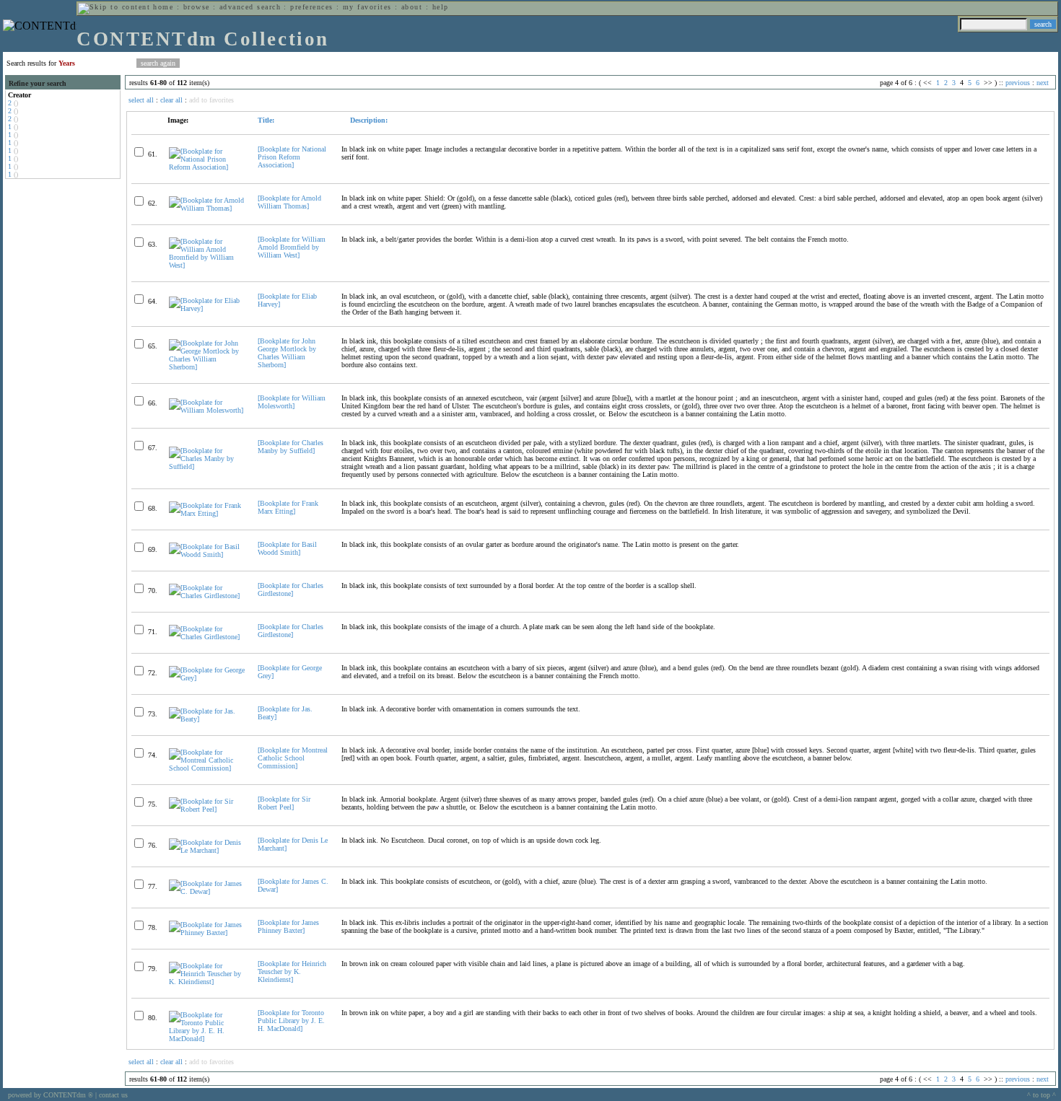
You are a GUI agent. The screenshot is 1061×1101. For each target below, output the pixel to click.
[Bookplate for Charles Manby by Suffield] (290, 447)
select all (141, 100)
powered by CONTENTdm (50, 1095)
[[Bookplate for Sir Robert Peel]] (207, 809)
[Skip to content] (114, 7)
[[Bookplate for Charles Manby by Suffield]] (207, 466)
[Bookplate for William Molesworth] (292, 402)
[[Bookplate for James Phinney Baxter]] (207, 932)
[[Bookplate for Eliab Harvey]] (207, 308)
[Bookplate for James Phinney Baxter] (288, 926)
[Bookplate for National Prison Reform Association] (292, 157)
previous (1017, 83)
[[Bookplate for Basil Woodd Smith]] (207, 554)
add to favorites (211, 100)
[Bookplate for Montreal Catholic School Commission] (293, 758)
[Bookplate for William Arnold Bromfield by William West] (292, 247)
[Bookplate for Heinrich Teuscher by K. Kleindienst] (292, 971)
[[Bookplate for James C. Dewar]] (207, 891)
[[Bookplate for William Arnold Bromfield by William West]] (207, 265)
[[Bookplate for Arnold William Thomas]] (207, 208)
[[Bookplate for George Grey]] (207, 678)
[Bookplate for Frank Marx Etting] (288, 507)
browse (196, 7)
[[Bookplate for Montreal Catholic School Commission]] (207, 768)
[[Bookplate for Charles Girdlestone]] (207, 596)
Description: (368, 120)
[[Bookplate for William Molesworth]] (207, 410)
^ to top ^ (1041, 1095)
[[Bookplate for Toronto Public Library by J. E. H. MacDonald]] (207, 1039)
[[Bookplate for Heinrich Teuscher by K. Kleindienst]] (207, 982)
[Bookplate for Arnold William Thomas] (289, 202)
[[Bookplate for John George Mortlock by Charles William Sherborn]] (207, 367)
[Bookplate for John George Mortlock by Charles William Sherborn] (287, 353)
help (440, 7)
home (163, 7)
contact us (113, 1095)
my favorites (367, 7)
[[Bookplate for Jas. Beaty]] (207, 719)
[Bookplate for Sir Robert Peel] (284, 803)
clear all (171, 100)
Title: (266, 120)
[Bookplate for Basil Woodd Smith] (287, 548)
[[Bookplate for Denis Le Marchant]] (207, 850)
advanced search (250, 7)
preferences (311, 7)
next (1042, 83)
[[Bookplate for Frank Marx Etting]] (207, 513)
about (411, 7)
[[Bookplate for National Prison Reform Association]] (207, 167)
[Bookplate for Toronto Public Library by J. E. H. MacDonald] (291, 1020)
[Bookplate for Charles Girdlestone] (290, 589)
